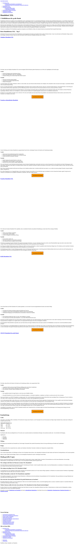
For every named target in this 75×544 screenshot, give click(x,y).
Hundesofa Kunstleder (7, 11)
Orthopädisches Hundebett (10, 9)
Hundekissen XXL (6, 6)
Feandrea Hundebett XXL (6, 178)
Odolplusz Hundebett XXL (6, 37)
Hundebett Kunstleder (7, 7)
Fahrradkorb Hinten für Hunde (8, 521)
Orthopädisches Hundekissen (8, 524)
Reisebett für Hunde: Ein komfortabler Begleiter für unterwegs (16, 5)
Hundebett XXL (6, 2)
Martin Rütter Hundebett (7, 517)
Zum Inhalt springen (4, 0)
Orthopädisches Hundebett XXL (9, 514)
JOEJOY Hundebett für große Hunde (9, 333)
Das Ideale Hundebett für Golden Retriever (11, 518)
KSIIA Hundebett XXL (6, 256)
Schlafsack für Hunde (7, 520)
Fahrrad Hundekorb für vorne (8, 522)
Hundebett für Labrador (7, 519)
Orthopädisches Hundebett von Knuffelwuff (13, 529)
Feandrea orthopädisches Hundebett (9, 100)
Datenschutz (5, 540)
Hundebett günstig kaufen (10, 8)
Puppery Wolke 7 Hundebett (8, 516)
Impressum (5, 539)
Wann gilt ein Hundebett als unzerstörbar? (10, 515)
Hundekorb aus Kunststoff (8, 12)
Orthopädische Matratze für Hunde (9, 10)
